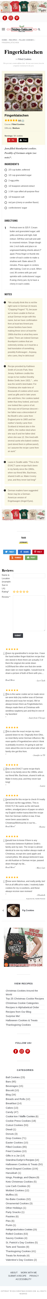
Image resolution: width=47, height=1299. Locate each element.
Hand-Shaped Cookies (18, 1168)
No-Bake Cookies (16, 1199)
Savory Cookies (15, 1238)
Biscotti (10, 1090)
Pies (8, 1221)
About (14, 1273)
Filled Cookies (26, 40)
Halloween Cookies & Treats (22, 1020)
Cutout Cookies (14, 1125)
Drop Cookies (13, 1138)
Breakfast (11, 1103)
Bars (8, 1081)
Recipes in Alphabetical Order (22, 1007)
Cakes (9, 1107)
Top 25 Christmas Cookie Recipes (25, 998)
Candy (9, 1112)
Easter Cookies (14, 1142)
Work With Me (29, 1273)
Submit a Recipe (17, 1276)
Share (26, 552)
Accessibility (23, 1279)
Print (33, 558)
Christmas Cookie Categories (22, 1003)
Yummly (18, 558)
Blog (8, 1094)
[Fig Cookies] (13, 910)
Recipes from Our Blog (18, 1011)
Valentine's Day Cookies (19, 1259)
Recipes (13, 40)
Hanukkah (11, 1173)
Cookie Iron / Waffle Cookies (20, 1116)
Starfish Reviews (40, 898)
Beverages (12, 1086)
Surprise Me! (13, 1016)
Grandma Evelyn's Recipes (20, 1160)
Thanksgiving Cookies (18, 1024)
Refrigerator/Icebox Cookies (19, 1229)
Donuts (10, 1133)
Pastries (10, 1216)
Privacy (34, 1276)
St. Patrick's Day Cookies (20, 1242)
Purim (9, 1225)
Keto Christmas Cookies (19, 1181)
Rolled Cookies (14, 1233)
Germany (23, 542)
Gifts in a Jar (13, 1155)
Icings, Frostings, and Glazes (21, 1177)
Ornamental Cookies (17, 1203)
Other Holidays (14, 1207)
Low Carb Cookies (16, 1186)
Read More (10, 680)
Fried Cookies (13, 1151)
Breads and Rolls (15, 1099)
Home (4, 40)
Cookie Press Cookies (18, 1120)
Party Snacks (13, 1212)
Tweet (11, 552)
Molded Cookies (15, 1190)
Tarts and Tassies (15, 1246)
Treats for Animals (16, 1255)
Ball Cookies (13, 1077)
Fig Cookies (28, 910)
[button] (3, 29)
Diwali (9, 1129)
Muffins (10, 1194)
